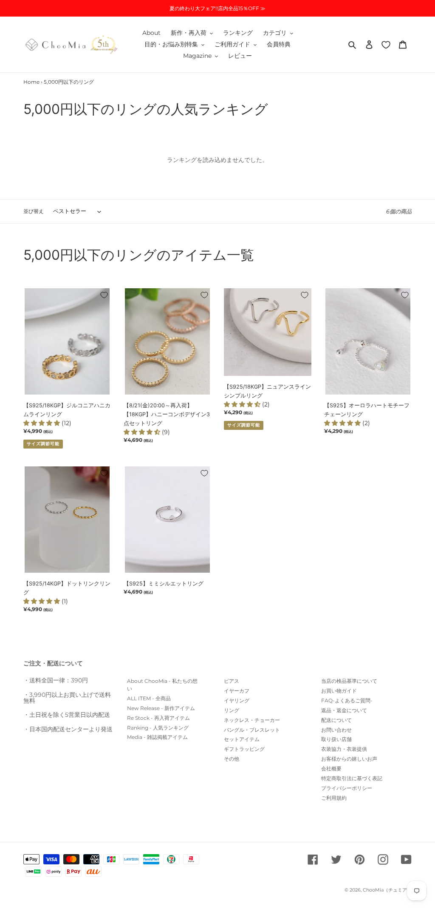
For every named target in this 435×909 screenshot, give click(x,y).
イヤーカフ (236, 690)
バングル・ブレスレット (252, 730)
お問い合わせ (336, 730)
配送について (336, 720)
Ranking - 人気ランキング (158, 727)
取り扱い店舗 (336, 739)
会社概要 (331, 768)
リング (231, 710)
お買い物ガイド (339, 690)
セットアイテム (242, 739)
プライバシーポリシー (346, 788)
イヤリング (236, 700)
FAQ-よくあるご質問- (347, 700)
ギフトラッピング (244, 749)
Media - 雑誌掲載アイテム (157, 737)
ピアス (231, 681)
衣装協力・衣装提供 (344, 749)
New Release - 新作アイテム (161, 708)
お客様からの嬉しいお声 (349, 759)
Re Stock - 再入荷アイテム (158, 718)
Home (31, 82)
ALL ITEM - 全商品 (149, 698)
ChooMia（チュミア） (387, 890)
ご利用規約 (334, 798)
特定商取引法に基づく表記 (351, 778)
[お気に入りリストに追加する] (104, 295)
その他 (231, 759)
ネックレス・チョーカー (252, 720)
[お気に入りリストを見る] (385, 44)
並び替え (33, 211)
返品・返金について (344, 710)
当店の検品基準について (349, 681)
